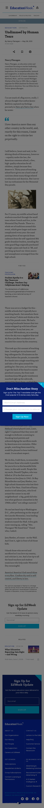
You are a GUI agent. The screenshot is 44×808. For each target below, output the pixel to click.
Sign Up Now (22, 416)
